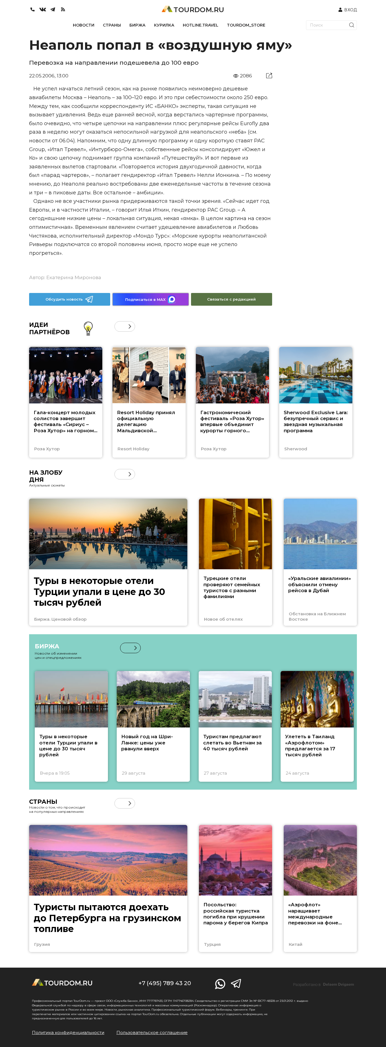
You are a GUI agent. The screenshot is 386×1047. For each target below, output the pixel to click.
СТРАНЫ (112, 25)
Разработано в (323, 984)
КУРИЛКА (164, 25)
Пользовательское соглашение (152, 1032)
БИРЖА (137, 25)
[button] (120, 326)
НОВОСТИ (83, 25)
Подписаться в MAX (145, 299)
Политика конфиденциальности (68, 1032)
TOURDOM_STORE (246, 25)
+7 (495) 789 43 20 (164, 983)
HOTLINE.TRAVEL (200, 25)
